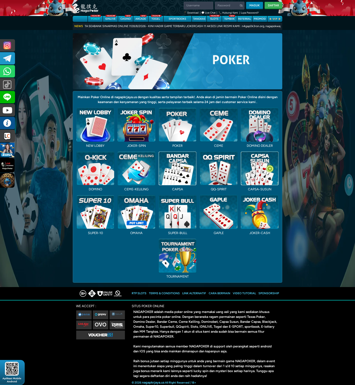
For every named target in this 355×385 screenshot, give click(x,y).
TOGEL (155, 18)
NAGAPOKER (143, 312)
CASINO (125, 18)
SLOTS (214, 18)
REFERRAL (244, 18)
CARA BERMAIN (219, 293)
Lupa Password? (250, 12)
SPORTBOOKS (177, 18)
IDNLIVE (110, 18)
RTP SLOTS (139, 293)
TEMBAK (229, 18)
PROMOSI (260, 18)
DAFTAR (273, 5)
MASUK (254, 5)
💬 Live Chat (208, 12)
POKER (95, 18)
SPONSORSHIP (268, 293)
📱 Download (191, 12)
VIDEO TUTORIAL (244, 293)
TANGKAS (199, 18)
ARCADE (140, 18)
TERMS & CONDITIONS (164, 293)
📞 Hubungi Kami (228, 12)
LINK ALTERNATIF (194, 293)
